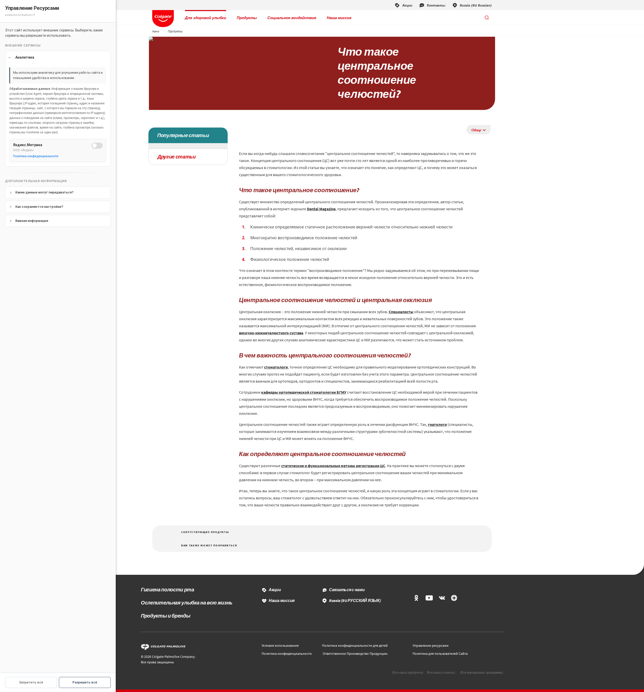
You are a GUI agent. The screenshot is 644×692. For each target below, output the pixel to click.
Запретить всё (31, 682)
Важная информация (31, 221)
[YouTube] (429, 598)
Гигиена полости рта (167, 589)
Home (155, 31)
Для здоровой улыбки (205, 17)
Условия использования (280, 645)
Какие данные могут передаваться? (44, 192)
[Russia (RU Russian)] (472, 5)
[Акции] (403, 5)
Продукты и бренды (165, 616)
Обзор (476, 129)
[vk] (442, 598)
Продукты (247, 17)
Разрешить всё (84, 682)
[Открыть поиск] (487, 18)
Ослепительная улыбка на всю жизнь (186, 602)
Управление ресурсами (431, 645)
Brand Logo (164, 647)
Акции (275, 589)
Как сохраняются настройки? (39, 207)
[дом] (163, 18)
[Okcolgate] (416, 598)
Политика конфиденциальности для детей (355, 645)
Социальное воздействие (291, 17)
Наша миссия (339, 17)
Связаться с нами (347, 589)
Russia (355, 600)
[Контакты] (432, 5)
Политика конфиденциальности (287, 653)
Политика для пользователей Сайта (440, 653)
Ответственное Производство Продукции (355, 653)
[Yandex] (454, 598)
